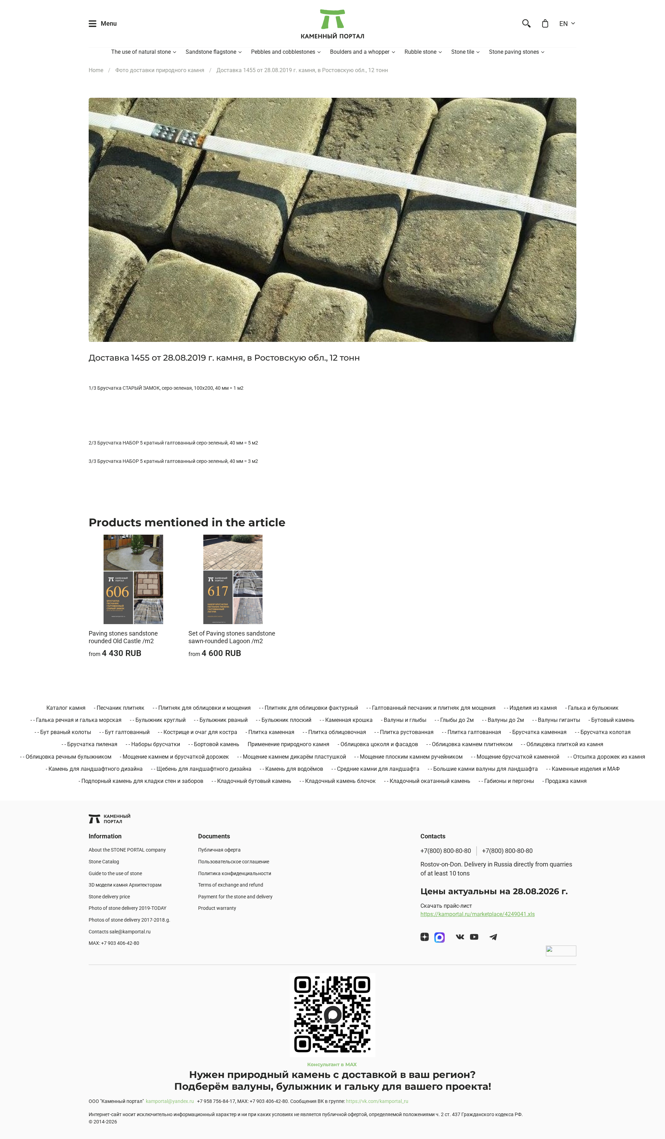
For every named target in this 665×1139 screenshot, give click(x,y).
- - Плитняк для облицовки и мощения (202, 708)
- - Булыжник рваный (221, 720)
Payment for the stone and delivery (235, 897)
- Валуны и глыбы (403, 720)
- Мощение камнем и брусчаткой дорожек (174, 756)
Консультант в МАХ (332, 1064)
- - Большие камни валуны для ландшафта (483, 769)
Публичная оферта (219, 850)
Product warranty (217, 908)
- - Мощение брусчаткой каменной (515, 756)
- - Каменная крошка (346, 720)
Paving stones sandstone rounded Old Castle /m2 (123, 637)
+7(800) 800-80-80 (445, 850)
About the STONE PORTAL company (127, 850)
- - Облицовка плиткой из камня (562, 744)
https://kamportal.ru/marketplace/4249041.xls (477, 914)
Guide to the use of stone (115, 874)
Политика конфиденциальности (234, 874)
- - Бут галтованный (124, 732)
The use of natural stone (141, 52)
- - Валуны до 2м (503, 720)
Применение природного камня (288, 744)
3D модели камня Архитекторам (125, 885)
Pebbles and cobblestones (283, 52)
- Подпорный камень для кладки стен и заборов (141, 781)
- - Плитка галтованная (471, 732)
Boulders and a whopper (359, 52)
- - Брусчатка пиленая (89, 744)
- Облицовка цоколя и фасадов (378, 744)
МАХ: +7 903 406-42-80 (114, 943)
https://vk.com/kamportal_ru (377, 1101)
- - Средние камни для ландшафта (375, 769)
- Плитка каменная (270, 732)
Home (96, 70)
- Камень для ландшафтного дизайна (94, 769)
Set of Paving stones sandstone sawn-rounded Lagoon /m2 (231, 637)
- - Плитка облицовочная (334, 732)
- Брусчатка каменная (538, 732)
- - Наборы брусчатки (153, 744)
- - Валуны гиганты (556, 720)
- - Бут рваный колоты (63, 732)
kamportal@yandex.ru (170, 1101)
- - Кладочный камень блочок (338, 781)
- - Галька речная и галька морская (76, 720)
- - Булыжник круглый (158, 720)
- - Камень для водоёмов (291, 769)
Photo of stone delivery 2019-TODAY (127, 908)
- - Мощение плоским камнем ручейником (408, 756)
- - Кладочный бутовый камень (251, 781)
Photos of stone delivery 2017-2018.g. (129, 920)
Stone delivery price (109, 897)
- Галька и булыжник (592, 708)
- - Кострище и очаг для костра (197, 732)
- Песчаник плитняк (119, 708)
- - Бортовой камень (213, 744)
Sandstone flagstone (211, 52)
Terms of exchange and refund (230, 885)
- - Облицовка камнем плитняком (469, 744)
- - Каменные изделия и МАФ (583, 769)
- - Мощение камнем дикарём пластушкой (291, 756)
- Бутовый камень (611, 720)
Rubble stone (420, 52)
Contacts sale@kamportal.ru (120, 932)
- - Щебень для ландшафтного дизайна (201, 769)
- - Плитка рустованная (404, 732)
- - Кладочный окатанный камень (427, 781)
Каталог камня (66, 708)
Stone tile (462, 52)
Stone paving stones (514, 52)
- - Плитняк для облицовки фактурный (308, 708)
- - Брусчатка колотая (603, 732)
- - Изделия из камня (530, 708)
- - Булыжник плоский (283, 720)
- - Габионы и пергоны (506, 781)
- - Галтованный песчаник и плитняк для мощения (431, 708)
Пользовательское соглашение (233, 862)
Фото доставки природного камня (159, 70)
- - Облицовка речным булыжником (66, 756)
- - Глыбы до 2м (454, 720)
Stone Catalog (104, 862)
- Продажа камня (564, 781)
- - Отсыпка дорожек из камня (606, 756)
